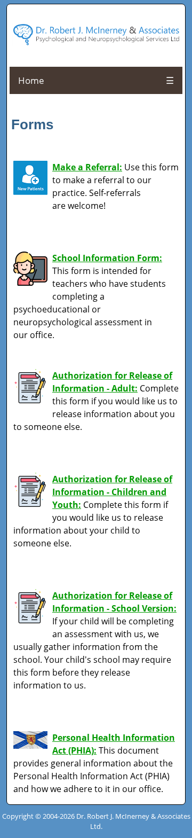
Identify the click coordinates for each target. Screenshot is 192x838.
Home (31, 80)
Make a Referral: (87, 167)
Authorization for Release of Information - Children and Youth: (112, 492)
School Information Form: (107, 258)
